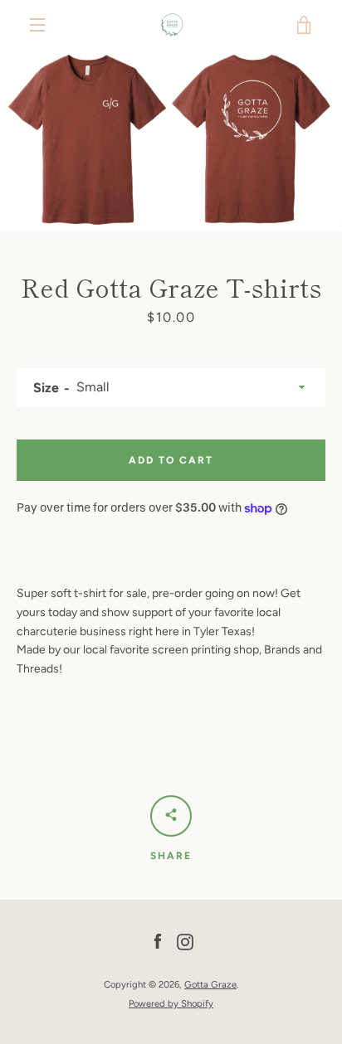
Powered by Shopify (171, 1003)
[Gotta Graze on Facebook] (157, 942)
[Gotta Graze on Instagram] (185, 942)
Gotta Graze (210, 984)
